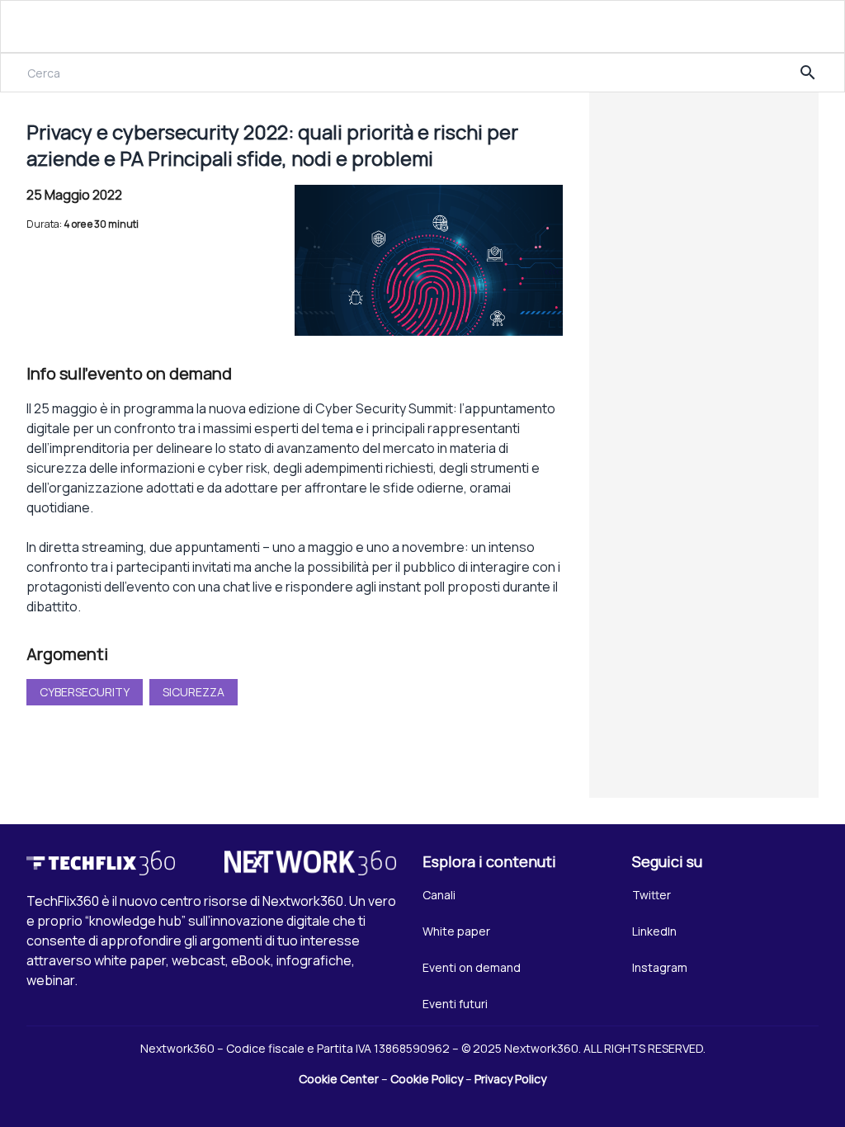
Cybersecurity (85, 692)
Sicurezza (193, 692)
